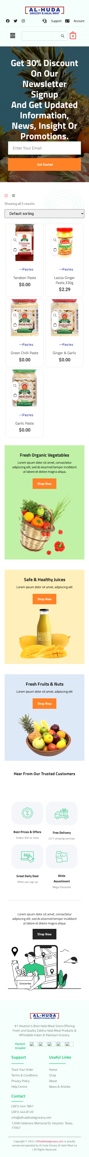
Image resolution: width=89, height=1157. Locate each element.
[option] (24, 242)
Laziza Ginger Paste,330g (64, 280)
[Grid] (6, 196)
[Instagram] (23, 21)
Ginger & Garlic (64, 353)
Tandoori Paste (24, 277)
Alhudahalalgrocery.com (49, 1141)
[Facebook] (8, 21)
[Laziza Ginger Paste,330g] (55, 240)
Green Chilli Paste (24, 353)
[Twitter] (15, 21)
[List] (13, 196)
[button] (12, 36)
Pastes (28, 269)
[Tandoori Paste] (15, 240)
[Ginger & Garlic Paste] (55, 316)
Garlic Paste (24, 423)
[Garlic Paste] (15, 386)
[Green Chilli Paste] (15, 316)
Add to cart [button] (15, 250)
